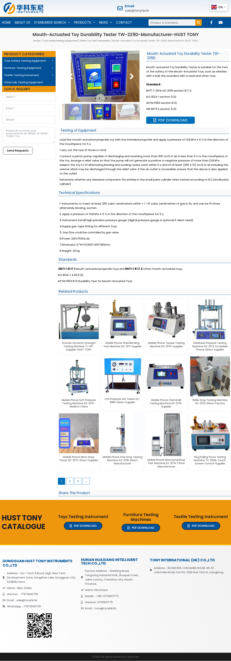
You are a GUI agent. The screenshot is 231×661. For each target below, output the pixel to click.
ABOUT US (22, 22)
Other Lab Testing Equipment (23, 82)
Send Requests (18, 150)
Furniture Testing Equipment (23, 68)
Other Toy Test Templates (95, 40)
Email (129, 6)
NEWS (103, 22)
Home (36, 40)
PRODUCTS (82, 22)
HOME (6, 22)
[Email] (120, 8)
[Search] (198, 22)
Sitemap (133, 657)
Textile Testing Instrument (21, 75)
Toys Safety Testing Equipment (25, 61)
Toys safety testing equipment (60, 40)
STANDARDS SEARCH (50, 22)
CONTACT (124, 22)
